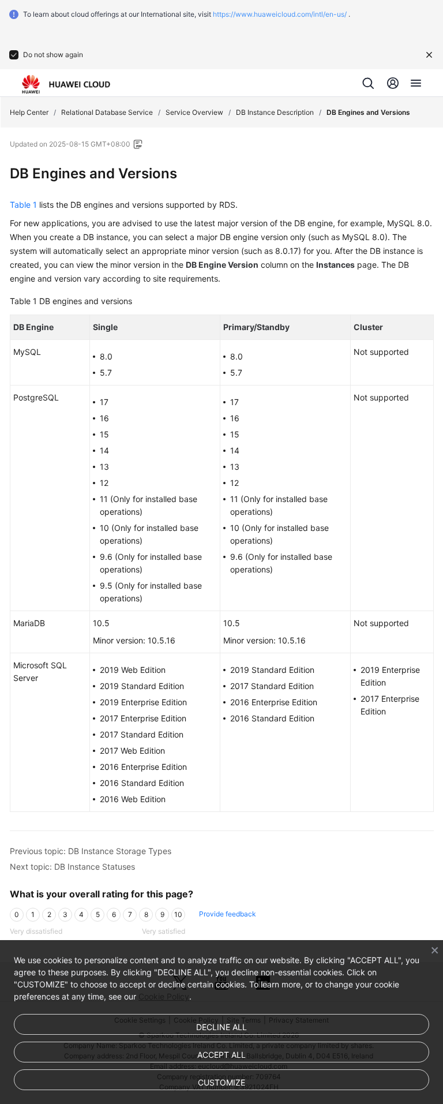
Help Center (29, 112)
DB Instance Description (275, 112)
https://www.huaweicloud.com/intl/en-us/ (280, 14)
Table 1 (23, 204)
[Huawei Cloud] (66, 84)
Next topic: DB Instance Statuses (72, 866)
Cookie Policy (163, 996)
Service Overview (194, 112)
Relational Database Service (107, 112)
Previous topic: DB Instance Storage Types (90, 851)
